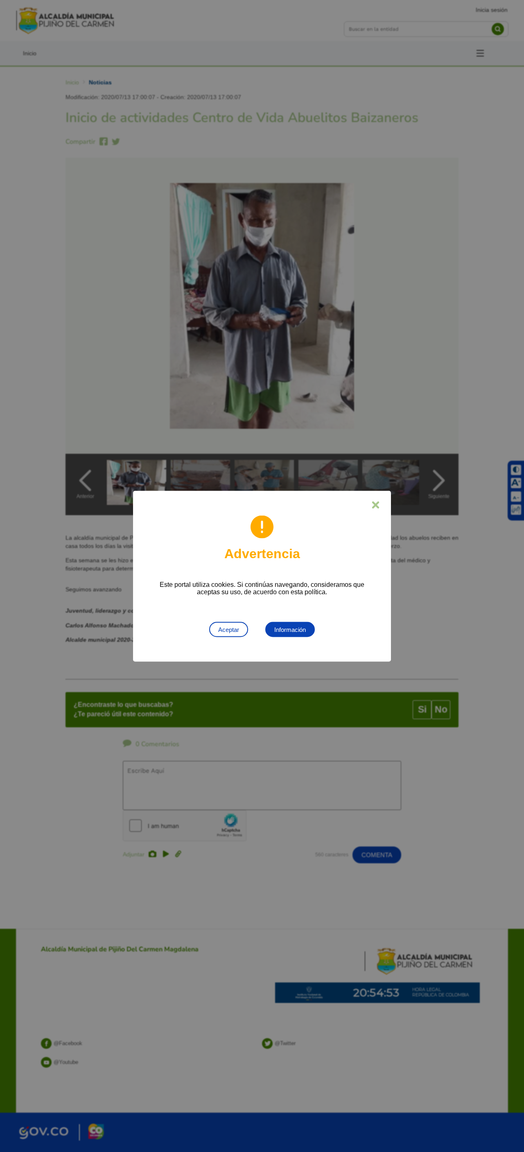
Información (290, 629)
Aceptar (228, 629)
